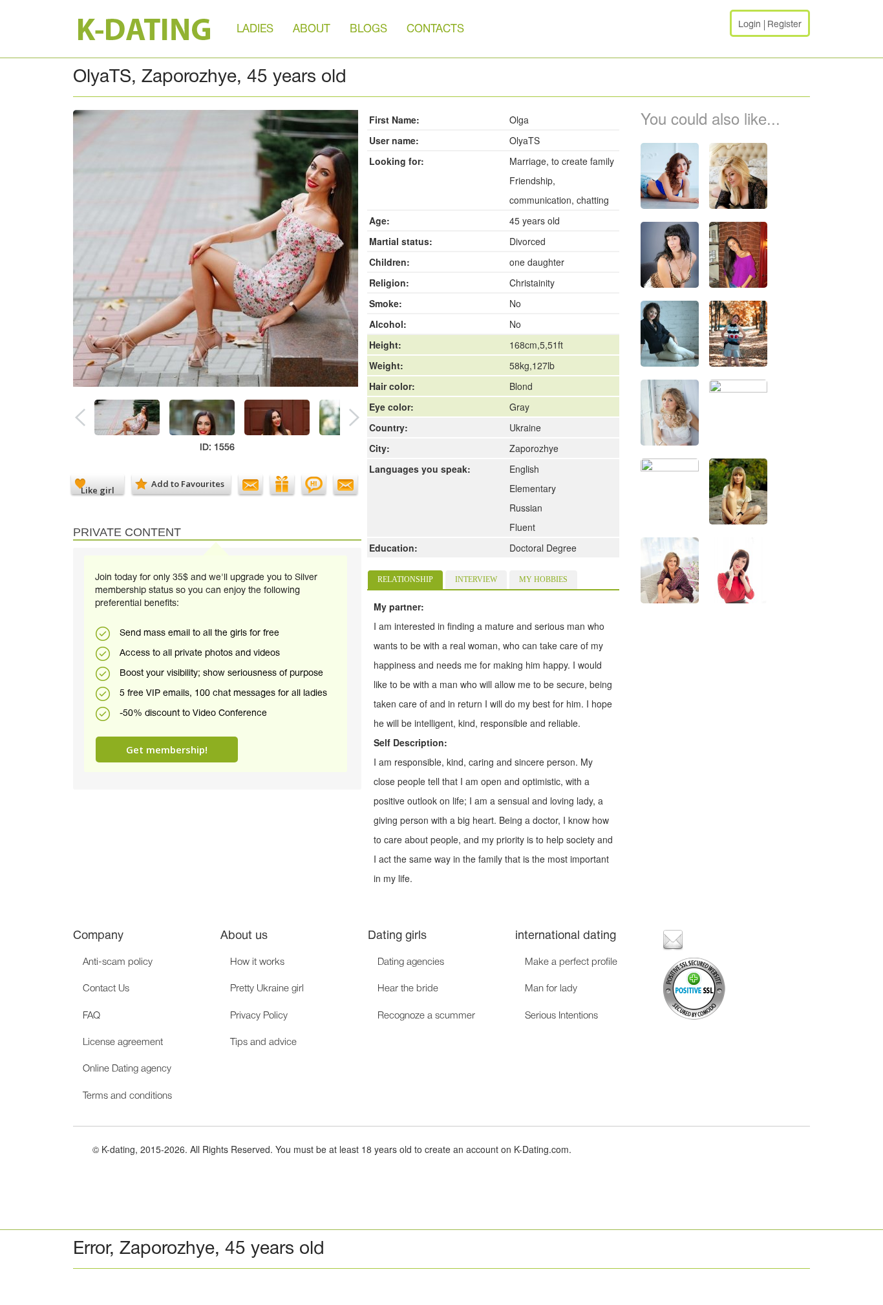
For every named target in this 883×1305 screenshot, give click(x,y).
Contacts (435, 29)
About (311, 29)
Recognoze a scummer (426, 1015)
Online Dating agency (127, 1068)
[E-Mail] (673, 939)
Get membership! (166, 749)
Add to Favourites (187, 484)
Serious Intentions (561, 1015)
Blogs (368, 29)
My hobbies (543, 579)
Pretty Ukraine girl (267, 988)
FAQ (91, 1015)
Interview (476, 579)
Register (784, 25)
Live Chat (314, 484)
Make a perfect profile (571, 962)
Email (250, 484)
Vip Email (345, 484)
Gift (282, 484)
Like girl (97, 489)
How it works (257, 962)
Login (749, 25)
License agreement (123, 1042)
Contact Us (106, 988)
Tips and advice (263, 1042)
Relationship (405, 579)
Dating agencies (411, 962)
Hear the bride (408, 988)
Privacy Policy (259, 1015)
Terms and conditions (127, 1096)
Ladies (255, 29)
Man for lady (551, 988)
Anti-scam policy (118, 962)
